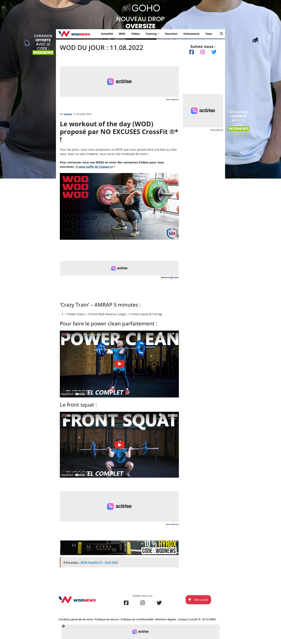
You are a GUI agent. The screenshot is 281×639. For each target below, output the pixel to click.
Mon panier (201, 600)
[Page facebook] (126, 603)
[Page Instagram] (142, 603)
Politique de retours (107, 619)
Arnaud (68, 114)
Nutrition (171, 34)
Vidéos (135, 34)
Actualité (107, 34)
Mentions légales (165, 619)
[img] (221, 33)
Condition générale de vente (76, 619)
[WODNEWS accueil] (74, 34)
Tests (208, 34)
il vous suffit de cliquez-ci (94, 167)
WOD (122, 34)
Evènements (191, 34)
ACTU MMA (209, 619)
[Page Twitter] (159, 603)
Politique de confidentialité (137, 619)
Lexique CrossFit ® (189, 619)
